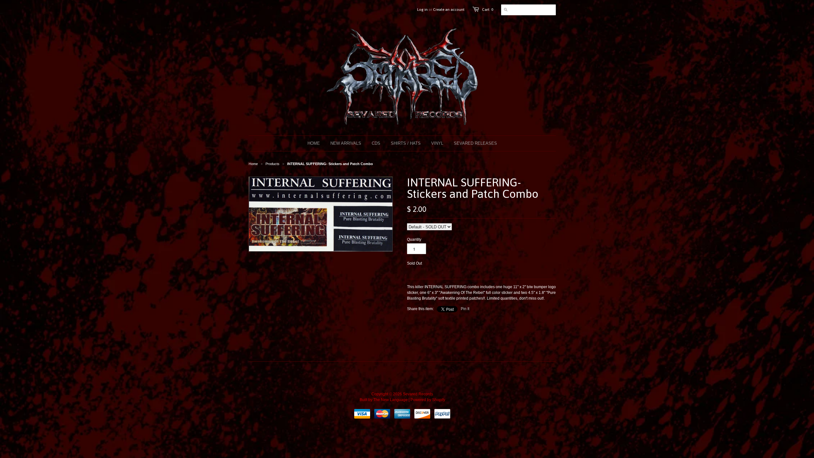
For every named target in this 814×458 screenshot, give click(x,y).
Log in (422, 9)
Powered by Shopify (427, 400)
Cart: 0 (487, 9)
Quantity (414, 239)
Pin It (465, 309)
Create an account (449, 9)
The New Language (390, 400)
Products (272, 164)
